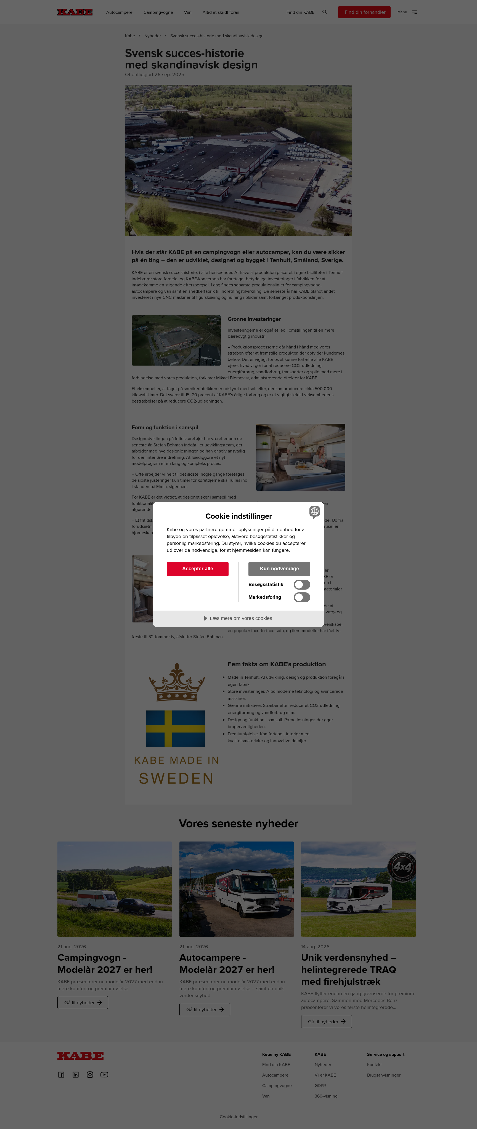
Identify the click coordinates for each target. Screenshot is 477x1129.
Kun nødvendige (279, 568)
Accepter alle (197, 568)
